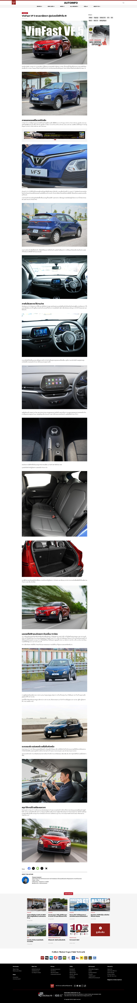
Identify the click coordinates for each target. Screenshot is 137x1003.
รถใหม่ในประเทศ (35, 971)
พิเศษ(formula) (73, 937)
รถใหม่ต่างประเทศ (36, 969)
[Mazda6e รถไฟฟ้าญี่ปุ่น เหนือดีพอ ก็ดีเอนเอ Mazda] (100, 904)
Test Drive (53, 971)
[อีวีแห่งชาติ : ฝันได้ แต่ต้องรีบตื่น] (57, 929)
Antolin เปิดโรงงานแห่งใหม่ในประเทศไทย (35, 940)
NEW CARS (50, 6)
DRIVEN (39, 6)
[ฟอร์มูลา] (56, 957)
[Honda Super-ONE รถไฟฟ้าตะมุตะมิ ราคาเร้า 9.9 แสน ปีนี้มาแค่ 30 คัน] (57, 904)
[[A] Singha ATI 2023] (54, 135)
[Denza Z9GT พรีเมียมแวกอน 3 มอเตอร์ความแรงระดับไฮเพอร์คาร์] (79, 904)
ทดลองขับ (25, 13)
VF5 (112, 17)
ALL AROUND (73, 6)
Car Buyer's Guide (36, 972)
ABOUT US (96, 6)
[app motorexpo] (47, 957)
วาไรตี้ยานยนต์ (91, 976)
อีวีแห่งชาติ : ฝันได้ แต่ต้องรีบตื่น (56, 940)
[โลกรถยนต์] (73, 957)
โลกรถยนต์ (72, 969)
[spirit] (86, 957)
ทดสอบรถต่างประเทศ (56, 974)
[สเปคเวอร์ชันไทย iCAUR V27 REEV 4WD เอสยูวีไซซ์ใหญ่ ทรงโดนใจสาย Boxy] (36, 904)
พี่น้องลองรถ (73, 972)
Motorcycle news (17, 971)
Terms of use (110, 972)
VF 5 (108, 17)
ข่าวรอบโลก (15, 977)
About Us (109, 969)
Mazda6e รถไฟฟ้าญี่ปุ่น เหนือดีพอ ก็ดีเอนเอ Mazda (100, 915)
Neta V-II (96, 20)
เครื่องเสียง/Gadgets (93, 969)
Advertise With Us (112, 971)
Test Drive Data (54, 972)
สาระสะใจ (90, 974)
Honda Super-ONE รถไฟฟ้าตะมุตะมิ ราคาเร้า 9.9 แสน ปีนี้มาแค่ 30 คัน (57, 915)
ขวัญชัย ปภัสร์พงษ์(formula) (54, 937)
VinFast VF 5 (102, 17)
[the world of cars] (60, 957)
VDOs (85, 6)
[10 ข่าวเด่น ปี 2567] (79, 929)
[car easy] (82, 957)
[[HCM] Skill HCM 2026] (98, 35)
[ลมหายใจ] (95, 957)
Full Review (72, 978)
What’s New (16, 969)
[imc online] (69, 957)
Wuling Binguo (103, 20)
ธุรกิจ (28, 937)
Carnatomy (72, 971)
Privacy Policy (111, 974)
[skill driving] (90, 957)
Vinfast (90, 17)
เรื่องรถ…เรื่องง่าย (74, 974)
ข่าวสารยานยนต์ (16, 979)
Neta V (90, 20)
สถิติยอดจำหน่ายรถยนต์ (94, 978)
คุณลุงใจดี (72, 976)
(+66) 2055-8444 (68, 995)
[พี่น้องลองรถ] (77, 957)
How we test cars (111, 976)
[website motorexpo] (51, 957)
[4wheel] (64, 957)
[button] (54, 139)
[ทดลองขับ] (100, 929)
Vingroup (96, 17)
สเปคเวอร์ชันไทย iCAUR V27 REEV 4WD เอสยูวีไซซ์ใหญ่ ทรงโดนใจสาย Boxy (36, 916)
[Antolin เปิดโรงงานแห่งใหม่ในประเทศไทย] (36, 929)
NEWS (61, 6)
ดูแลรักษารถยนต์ (92, 972)
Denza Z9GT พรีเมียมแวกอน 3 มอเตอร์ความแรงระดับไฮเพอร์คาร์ (78, 915)
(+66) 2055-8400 (75, 995)
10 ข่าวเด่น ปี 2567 (74, 940)
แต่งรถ (90, 971)
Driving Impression (55, 969)
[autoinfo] (14, 3)
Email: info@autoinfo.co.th (86, 995)
